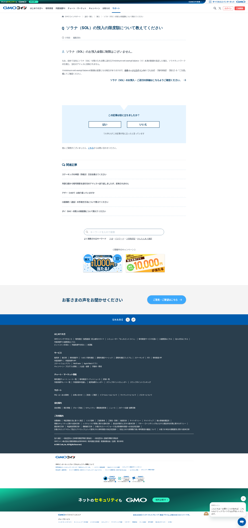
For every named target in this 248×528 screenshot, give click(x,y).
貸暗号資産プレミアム (124, 357)
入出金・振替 (84, 366)
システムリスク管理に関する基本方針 (96, 423)
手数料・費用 (97, 366)
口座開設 (239, 8)
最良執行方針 (59, 426)
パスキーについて (145, 395)
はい (104, 124)
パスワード (119, 238)
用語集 (89, 344)
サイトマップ (149, 420)
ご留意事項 (101, 420)
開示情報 (67, 407)
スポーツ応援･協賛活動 (126, 407)
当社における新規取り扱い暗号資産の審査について (137, 429)
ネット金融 (143, 522)
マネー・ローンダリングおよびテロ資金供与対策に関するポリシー (162, 423)
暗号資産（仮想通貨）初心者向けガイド (89, 339)
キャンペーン (94, 8)
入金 (111, 238)
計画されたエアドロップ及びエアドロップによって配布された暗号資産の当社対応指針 (85, 429)
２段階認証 (130, 238)
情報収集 (134, 522)
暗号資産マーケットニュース (90, 379)
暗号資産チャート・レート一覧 (65, 379)
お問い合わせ (77, 395)
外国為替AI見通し (79, 382)
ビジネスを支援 (94, 522)
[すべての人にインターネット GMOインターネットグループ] (230, 2)
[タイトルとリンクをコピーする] (133, 319)
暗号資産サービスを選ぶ (147, 339)
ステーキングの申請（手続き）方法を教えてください (84, 174)
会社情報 (57, 407)
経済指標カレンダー (96, 382)
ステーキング (139, 357)
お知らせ (106, 8)
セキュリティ (105, 522)
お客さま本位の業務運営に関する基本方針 (174, 429)
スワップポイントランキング (140, 382)
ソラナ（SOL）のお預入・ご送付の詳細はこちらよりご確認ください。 (146, 80)
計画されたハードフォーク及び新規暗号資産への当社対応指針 (117, 426)
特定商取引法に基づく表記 (73, 420)
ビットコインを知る (61, 344)
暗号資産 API (157, 357)
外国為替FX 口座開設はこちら (64, 342)
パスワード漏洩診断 (99, 467)
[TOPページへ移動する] (14, 8)
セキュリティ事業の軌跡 (147, 469)
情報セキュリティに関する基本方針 (67, 423)
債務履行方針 (87, 426)
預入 (98, 16)
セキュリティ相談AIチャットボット (132, 467)
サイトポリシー (135, 420)
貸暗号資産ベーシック (105, 357)
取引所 (64, 357)
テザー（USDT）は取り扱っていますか (78, 192)
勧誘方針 (123, 420)
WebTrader (77, 363)
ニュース (112, 407)
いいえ (143, 124)
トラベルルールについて (108, 395)
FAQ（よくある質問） (62, 395)
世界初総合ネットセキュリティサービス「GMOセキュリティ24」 (73, 467)
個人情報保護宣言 (163, 420)
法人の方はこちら (181, 339)
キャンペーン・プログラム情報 (65, 366)
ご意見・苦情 (112, 420)
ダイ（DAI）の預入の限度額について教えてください (84, 211)
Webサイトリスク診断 (113, 467)
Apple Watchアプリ (91, 363)
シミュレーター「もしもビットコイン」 (121, 339)
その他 (169, 522)
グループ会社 (78, 407)
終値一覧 (106, 379)
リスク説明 (90, 420)
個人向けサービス (160, 522)
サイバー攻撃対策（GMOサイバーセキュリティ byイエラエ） (86, 470)
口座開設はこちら (165, 339)
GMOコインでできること (63, 339)
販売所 (56, 357)
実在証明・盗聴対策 (61, 470)
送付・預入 (89, 16)
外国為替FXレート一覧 (62, 382)
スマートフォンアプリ (62, 363)
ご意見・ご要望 (91, 395)
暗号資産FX (74, 357)
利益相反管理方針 (73, 426)
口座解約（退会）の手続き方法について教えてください (85, 202)
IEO (148, 357)
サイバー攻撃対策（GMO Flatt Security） (116, 470)
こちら (91, 148)
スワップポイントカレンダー (116, 382)
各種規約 (57, 420)
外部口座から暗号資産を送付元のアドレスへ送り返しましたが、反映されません (95, 183)
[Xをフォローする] (220, 8)
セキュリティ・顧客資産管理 (96, 407)
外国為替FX (58, 360)
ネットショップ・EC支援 (81, 522)
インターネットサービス (64, 522)
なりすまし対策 (134, 470)
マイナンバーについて (128, 395)
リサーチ (127, 522)
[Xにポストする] (128, 320)
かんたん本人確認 (144, 238)
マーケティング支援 (116, 522)
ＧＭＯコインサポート (73, 16)
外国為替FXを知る (78, 344)
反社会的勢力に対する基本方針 (124, 423)
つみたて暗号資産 (87, 357)
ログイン (228, 8)
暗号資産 (150, 522)
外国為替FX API (70, 360)
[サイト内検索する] (215, 8)
